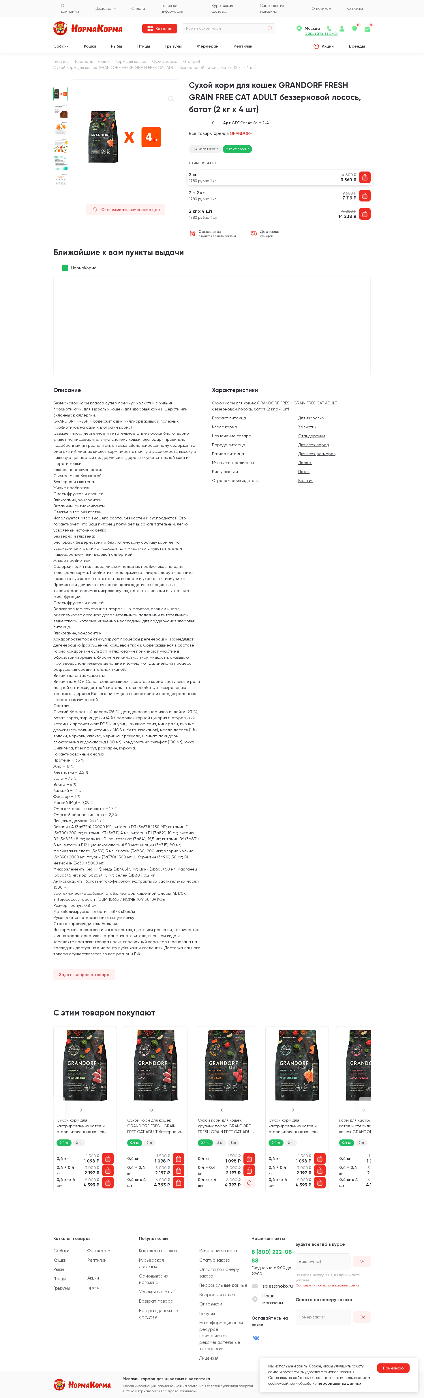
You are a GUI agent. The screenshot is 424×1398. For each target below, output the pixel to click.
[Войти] (341, 28)
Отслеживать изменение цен (130, 209)
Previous (60, 82)
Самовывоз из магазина (153, 1279)
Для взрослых (311, 418)
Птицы (143, 46)
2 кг (79, 1143)
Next (60, 192)
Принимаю (393, 1368)
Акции (328, 46)
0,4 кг (64, 1143)
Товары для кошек (92, 61)
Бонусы (207, 1313)
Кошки (90, 46)
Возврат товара (156, 1301)
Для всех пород (313, 444)
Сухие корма (164, 61)
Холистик (307, 427)
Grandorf (191, 61)
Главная (61, 61)
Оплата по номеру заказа (219, 1273)
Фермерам (208, 46)
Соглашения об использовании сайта (327, 1285)
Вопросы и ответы (218, 1294)
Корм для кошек (130, 61)
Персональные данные (223, 1285)
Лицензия (208, 1358)
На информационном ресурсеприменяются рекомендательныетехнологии (221, 1335)
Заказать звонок (321, 33)
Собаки (61, 46)
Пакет (304, 471)
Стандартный (311, 436)
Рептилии (243, 46)
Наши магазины (272, 1299)
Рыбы (116, 46)
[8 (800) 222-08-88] (329, 28)
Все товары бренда (220, 133)
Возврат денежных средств (159, 1314)
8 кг (233, 1143)
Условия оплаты (155, 1292)
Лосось (305, 462)
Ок (362, 1317)
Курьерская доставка (151, 1263)
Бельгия (305, 480)
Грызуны (173, 46)
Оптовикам (210, 1304)
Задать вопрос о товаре (84, 974)
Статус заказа (214, 1260)
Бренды (357, 46)
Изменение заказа (218, 1250)
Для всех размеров (316, 453)
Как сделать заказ (158, 1250)
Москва (312, 28)
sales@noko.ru (277, 1286)
